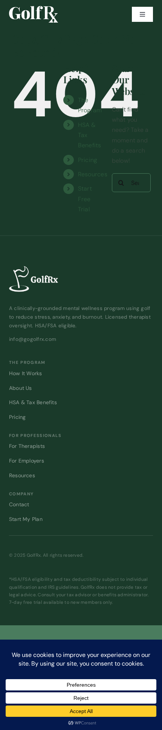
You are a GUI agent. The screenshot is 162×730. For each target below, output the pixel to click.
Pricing (88, 160)
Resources (92, 174)
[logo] (33, 269)
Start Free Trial (85, 199)
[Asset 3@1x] (33, 9)
